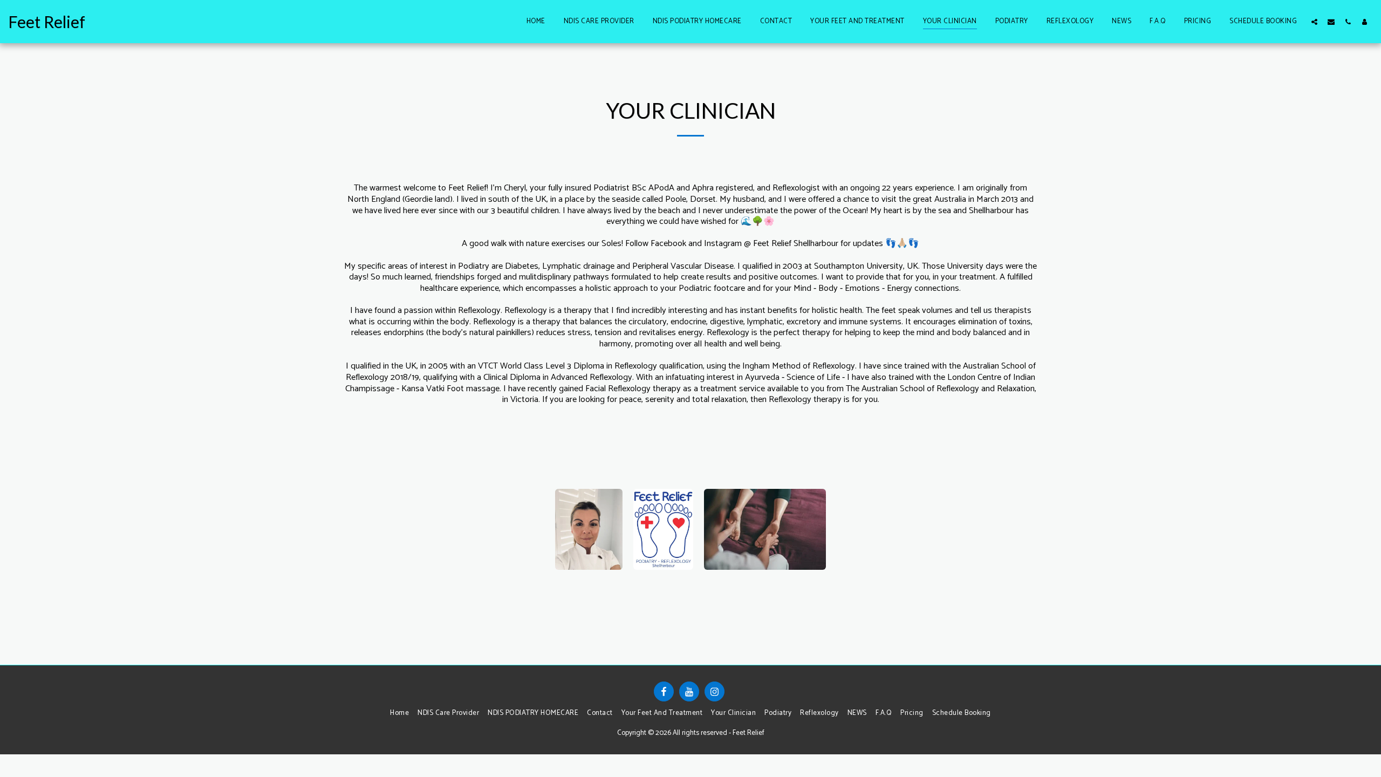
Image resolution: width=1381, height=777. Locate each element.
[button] (1314, 21)
